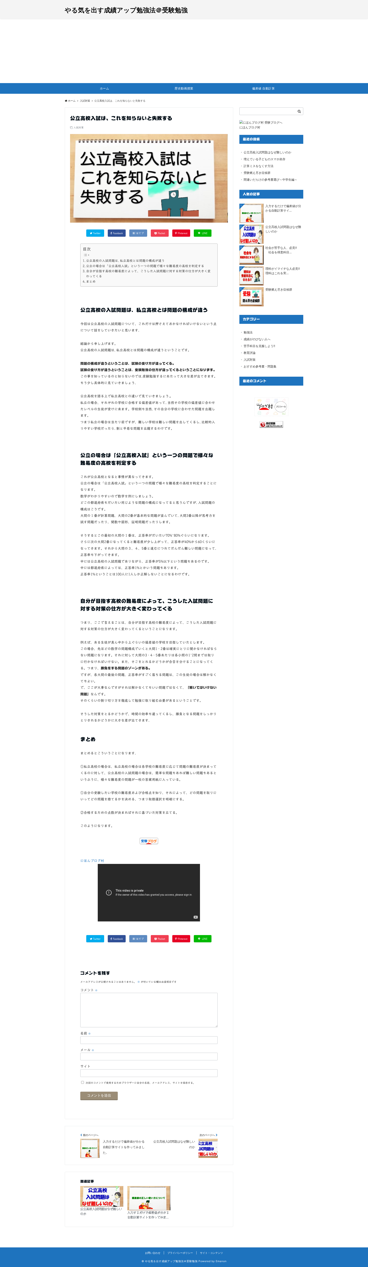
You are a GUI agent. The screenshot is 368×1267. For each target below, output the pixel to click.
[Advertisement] (184, 51)
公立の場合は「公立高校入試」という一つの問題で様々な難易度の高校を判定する (145, 266)
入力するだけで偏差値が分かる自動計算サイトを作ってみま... (148, 1215)
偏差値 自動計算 (263, 88)
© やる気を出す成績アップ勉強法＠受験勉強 (170, 1261)
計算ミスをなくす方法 (258, 166)
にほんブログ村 (92, 860)
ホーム (104, 88)
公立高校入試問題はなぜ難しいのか (101, 1211)
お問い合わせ (152, 1252)
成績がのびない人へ (257, 339)
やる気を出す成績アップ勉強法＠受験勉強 (126, 10)
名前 (85, 1033)
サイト (85, 1066)
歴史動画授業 (184, 88)
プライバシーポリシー (180, 1252)
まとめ (91, 281)
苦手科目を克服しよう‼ (259, 346)
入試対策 (78, 127)
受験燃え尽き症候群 (257, 172)
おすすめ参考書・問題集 (260, 366)
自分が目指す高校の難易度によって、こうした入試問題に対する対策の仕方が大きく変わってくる (148, 274)
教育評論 (250, 353)
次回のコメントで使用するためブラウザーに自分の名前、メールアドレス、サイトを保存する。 (141, 1082)
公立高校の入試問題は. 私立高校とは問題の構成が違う (125, 260)
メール (87, 1050)
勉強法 (248, 332)
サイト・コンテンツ (211, 1252)
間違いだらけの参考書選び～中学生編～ (270, 179)
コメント (89, 990)
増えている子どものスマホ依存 (264, 159)
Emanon (221, 1261)
